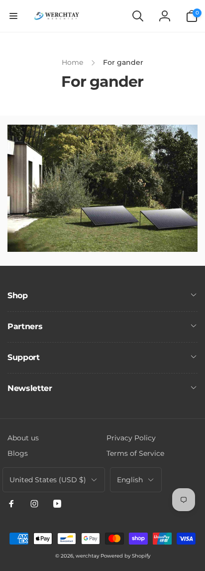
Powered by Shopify (125, 556)
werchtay (87, 556)
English (130, 479)
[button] (13, 16)
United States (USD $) (47, 479)
